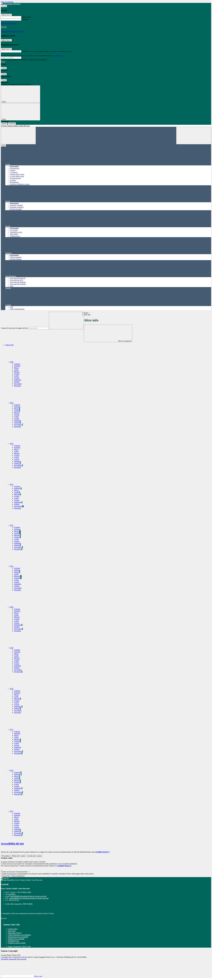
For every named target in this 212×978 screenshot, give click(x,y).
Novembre (18, 384)
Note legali (11, 931)
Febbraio (17, 366)
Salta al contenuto (7, 2)
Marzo (16, 368)
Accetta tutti (35, 856)
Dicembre (17, 386)
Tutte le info (9, 345)
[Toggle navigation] (18, 135)
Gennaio (17, 364)
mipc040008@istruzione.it (28, 896)
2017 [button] (12, 729)
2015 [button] (12, 811)
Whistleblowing (13, 941)
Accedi (4, 6)
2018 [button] (12, 689)
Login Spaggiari (57, 55)
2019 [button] (12, 648)
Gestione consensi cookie (17, 943)
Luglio (16, 376)
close (3, 145)
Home (86, 313)
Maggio (17, 372)
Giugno (16, 374)
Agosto (16, 378)
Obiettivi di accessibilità (16, 939)
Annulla (4, 123)
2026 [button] (12, 362)
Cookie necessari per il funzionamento (14, 872)
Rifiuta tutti (18, 856)
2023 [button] (12, 484)
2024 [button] (12, 444)
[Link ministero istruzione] (10, 4)
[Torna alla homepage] (106, 126)
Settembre (17, 380)
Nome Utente (26, 17)
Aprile (16, 370)
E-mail (24, 51)
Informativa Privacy (15, 933)
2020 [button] (12, 607)
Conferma (12, 123)
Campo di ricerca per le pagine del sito (14, 328)
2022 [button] (12, 525)
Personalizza (6, 856)
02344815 (11, 894)
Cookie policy (13, 929)
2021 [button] (12, 566)
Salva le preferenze (18, 876)
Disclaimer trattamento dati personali (13, 959)
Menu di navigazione (124, 341)
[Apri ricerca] (193, 135)
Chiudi (4, 68)
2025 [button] (12, 403)
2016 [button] (12, 770)
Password (25, 19)
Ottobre (16, 382)
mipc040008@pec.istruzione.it (28, 898)
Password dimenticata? (9, 23)
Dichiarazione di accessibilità (18, 937)
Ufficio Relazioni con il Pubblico (19, 935)
